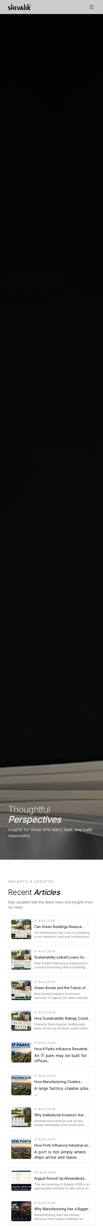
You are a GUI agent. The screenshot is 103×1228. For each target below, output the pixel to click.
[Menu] (91, 7)
